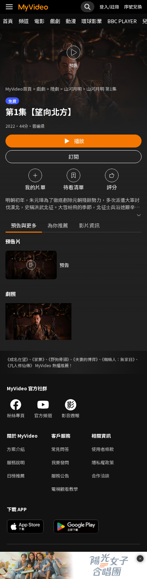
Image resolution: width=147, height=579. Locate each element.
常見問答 (60, 449)
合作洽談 (100, 475)
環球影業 (91, 21)
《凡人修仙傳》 (19, 365)
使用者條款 (103, 449)
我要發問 (60, 462)
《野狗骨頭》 (59, 359)
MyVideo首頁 (18, 88)
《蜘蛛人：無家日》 (118, 359)
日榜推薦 (16, 475)
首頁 (8, 21)
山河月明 (73, 88)
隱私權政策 (103, 462)
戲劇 (55, 21)
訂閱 (73, 156)
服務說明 (16, 462)
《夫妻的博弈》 (85, 359)
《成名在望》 (16, 359)
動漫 (71, 21)
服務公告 (60, 475)
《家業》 (38, 359)
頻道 (23, 21)
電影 (39, 21)
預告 (64, 265)
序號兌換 (133, 6)
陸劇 (54, 88)
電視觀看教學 (64, 489)
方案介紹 (16, 449)
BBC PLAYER (122, 21)
